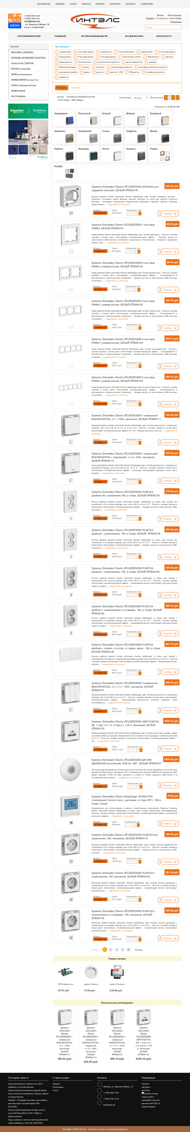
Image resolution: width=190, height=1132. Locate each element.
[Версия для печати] (178, 97)
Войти (160, 15)
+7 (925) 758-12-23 (32, 18)
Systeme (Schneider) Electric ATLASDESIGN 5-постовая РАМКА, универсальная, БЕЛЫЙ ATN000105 (123, 379)
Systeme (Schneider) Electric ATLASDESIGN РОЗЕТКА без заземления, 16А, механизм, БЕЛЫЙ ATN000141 (125, 836)
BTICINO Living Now (20, 68)
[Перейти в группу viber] (15, 16)
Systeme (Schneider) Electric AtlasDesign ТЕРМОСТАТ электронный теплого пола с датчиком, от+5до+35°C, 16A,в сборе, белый (126, 800)
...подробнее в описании (118, 204)
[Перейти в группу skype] (10, 20)
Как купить (115, 4)
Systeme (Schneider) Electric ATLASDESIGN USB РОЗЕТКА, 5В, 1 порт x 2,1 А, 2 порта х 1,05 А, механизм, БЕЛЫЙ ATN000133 (126, 725)
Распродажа (43, 4)
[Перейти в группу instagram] (19, 20)
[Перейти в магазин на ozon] (14, 26)
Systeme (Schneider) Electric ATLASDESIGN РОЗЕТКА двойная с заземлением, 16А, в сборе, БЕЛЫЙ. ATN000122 (126, 531)
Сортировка (125, 97)
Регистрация (174, 15)
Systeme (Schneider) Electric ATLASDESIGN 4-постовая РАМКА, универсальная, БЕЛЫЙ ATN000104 (123, 340)
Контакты (131, 4)
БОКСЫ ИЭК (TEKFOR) (22, 63)
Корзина (150, 18)
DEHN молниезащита (21, 74)
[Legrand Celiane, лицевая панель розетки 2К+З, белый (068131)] (91, 971)
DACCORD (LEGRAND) (22, 52)
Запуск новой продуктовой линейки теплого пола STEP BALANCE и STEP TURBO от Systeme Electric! (26, 1113)
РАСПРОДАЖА (18, 96)
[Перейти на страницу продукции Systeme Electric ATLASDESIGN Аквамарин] (18, 140)
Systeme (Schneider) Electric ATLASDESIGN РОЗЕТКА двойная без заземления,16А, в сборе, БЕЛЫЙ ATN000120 (126, 493)
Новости (86, 4)
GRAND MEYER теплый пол (24, 79)
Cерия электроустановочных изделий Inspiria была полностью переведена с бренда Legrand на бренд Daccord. (28, 1093)
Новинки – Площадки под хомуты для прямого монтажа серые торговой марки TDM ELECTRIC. (27, 1103)
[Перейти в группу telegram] (19, 16)
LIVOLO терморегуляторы (23, 85)
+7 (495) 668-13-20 (32, 15)
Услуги (73, 4)
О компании (147, 4)
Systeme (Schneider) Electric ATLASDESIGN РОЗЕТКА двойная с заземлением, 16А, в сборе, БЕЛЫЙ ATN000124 (126, 569)
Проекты (100, 4)
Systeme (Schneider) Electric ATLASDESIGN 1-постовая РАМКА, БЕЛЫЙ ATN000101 (123, 226)
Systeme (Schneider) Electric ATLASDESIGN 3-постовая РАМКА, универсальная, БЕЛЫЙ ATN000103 (123, 302)
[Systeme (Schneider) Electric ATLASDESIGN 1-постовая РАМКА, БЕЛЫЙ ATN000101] (70, 235)
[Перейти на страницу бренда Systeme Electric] (28, 111)
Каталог (15, 46)
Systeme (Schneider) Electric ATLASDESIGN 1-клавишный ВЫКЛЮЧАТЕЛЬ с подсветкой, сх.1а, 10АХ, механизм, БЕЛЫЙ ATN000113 (124, 457)
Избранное (176, 21)
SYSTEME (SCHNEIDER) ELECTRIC (28, 57)
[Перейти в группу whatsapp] (10, 16)
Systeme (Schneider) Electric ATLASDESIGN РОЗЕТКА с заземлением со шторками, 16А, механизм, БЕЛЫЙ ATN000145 (123, 914)
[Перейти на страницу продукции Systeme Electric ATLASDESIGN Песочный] (38, 140)
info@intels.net (32, 21)
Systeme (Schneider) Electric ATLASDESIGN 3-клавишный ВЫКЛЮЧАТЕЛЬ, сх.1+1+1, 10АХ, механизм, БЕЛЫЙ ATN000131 (124, 686)
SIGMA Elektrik (18, 90)
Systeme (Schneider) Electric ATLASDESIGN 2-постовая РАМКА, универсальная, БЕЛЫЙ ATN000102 (123, 264)
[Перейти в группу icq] (15, 20)
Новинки (60, 4)
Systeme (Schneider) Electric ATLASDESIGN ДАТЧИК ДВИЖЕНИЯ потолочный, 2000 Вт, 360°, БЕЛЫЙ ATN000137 (126, 761)
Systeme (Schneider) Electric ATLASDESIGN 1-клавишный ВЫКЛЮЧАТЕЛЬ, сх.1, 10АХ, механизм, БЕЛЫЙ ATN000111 (126, 417)
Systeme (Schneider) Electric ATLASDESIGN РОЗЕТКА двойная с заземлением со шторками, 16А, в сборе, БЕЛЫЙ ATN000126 (127, 609)
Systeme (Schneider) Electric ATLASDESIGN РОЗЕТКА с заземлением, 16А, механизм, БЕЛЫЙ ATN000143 (123, 874)
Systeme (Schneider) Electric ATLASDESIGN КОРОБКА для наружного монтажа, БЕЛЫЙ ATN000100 (125, 188)
